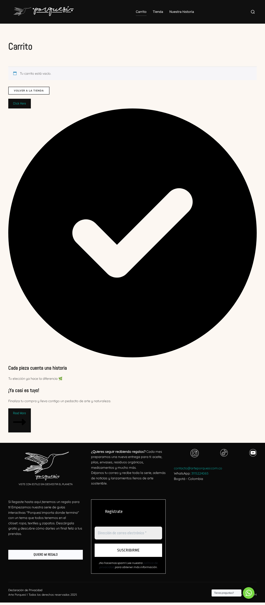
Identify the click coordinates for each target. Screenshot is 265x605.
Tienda (158, 12)
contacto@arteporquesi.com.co (198, 468)
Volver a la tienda (29, 90)
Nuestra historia (181, 12)
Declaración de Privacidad (25, 590)
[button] (19, 104)
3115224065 (199, 473)
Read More (19, 413)
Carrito (141, 12)
